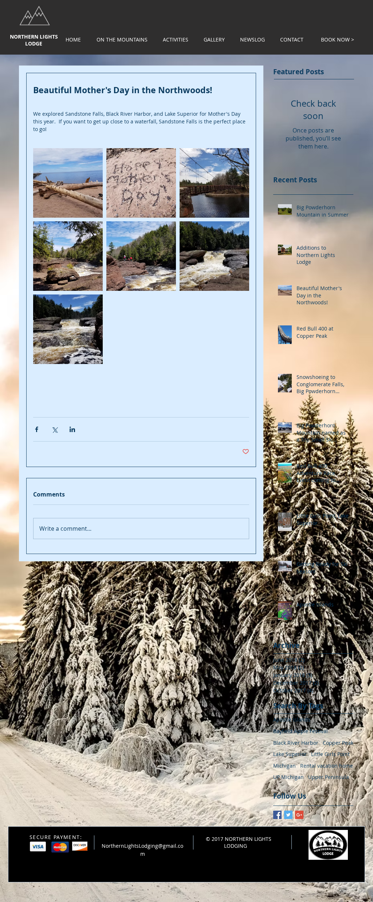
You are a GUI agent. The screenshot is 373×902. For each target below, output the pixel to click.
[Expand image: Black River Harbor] (214, 183)
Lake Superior (290, 754)
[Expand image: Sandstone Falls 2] (141, 256)
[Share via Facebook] (36, 429)
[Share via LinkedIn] (72, 429)
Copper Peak (338, 742)
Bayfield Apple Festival (300, 731)
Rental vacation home (326, 765)
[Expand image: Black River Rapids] (68, 256)
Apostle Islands (291, 719)
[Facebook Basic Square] (277, 815)
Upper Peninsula (328, 777)
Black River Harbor (295, 742)
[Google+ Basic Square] (299, 815)
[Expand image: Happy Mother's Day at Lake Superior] (141, 183)
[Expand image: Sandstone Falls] (68, 329)
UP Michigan (288, 777)
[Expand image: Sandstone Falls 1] (214, 256)
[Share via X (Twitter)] (54, 429)
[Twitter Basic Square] (288, 815)
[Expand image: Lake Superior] (68, 183)
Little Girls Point (330, 754)
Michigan (284, 765)
